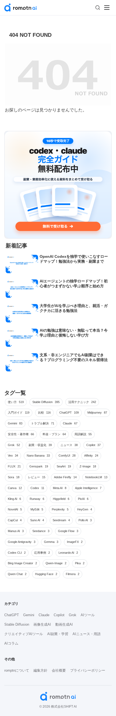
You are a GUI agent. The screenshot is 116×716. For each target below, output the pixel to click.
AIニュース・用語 (87, 634)
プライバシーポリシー (87, 670)
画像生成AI (42, 624)
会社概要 (59, 670)
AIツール (88, 615)
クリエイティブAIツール (23, 634)
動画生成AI (64, 624)
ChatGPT (11, 615)
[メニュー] (107, 7)
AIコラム (11, 643)
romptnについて (16, 670)
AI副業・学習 (57, 634)
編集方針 (40, 670)
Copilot (59, 615)
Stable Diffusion (16, 624)
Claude (44, 615)
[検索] (97, 7)
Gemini (28, 615)
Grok (72, 615)
